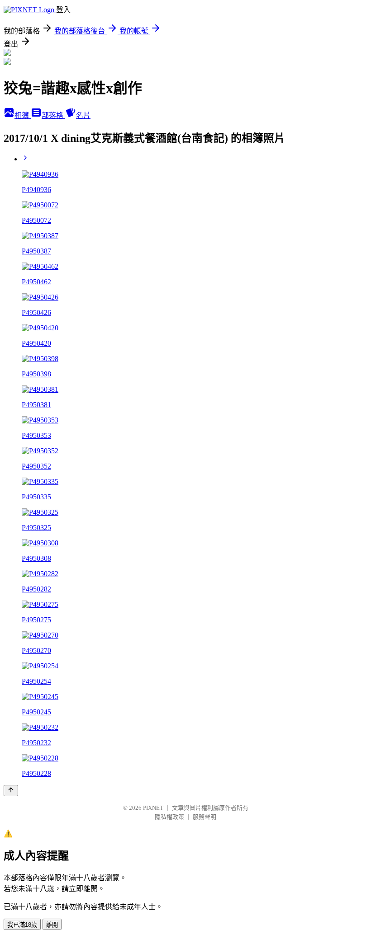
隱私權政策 (169, 816)
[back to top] (11, 790)
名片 (83, 115)
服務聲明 (204, 816)
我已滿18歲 (22, 924)
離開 (52, 924)
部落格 (53, 115)
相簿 (22, 115)
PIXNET (153, 807)
